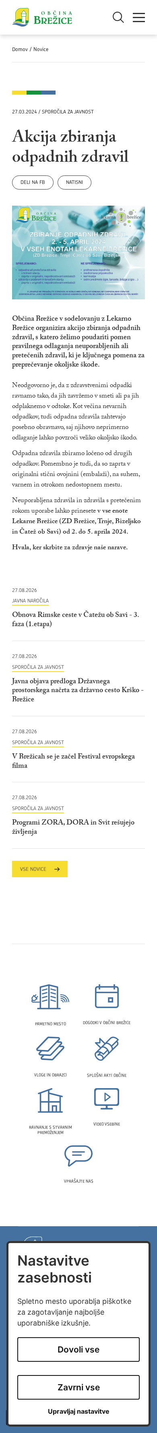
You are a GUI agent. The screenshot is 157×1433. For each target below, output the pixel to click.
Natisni (74, 182)
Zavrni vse (79, 1387)
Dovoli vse (78, 1349)
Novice (40, 49)
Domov (20, 49)
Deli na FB (33, 182)
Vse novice (33, 869)
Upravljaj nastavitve (78, 1411)
